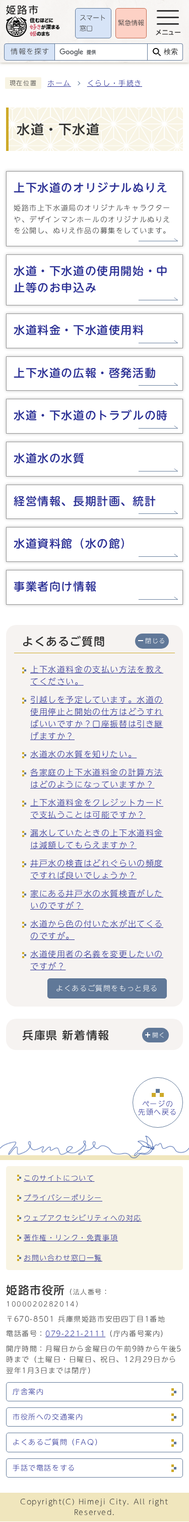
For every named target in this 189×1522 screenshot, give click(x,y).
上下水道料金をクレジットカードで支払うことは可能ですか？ (96, 809)
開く (159, 1035)
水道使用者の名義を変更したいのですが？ (96, 960)
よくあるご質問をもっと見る (107, 988)
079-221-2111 (75, 1333)
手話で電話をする (44, 1468)
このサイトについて (59, 1178)
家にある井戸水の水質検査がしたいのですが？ (96, 899)
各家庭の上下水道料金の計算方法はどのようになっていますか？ (96, 778)
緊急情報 (131, 23)
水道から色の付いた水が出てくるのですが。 (96, 930)
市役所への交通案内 (48, 1417)
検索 (171, 52)
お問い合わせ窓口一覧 (63, 1258)
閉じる (155, 641)
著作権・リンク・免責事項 (71, 1237)
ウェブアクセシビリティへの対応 (83, 1218)
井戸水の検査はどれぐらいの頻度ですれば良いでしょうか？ (96, 869)
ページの (157, 1108)
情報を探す (30, 51)
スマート (93, 23)
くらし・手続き (114, 83)
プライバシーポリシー (63, 1197)
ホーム (59, 83)
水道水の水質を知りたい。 (83, 754)
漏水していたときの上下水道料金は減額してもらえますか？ (96, 839)
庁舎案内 (28, 1391)
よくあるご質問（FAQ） (57, 1442)
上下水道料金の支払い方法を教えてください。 (96, 675)
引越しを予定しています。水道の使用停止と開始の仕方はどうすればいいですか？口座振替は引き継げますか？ (96, 718)
